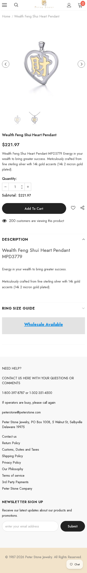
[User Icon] (69, 5)
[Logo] (44, 5)
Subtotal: (9, 195)
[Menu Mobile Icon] (4, 5)
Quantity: (9, 178)
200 (12, 220)
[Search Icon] (16, 5)
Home (6, 16)
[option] (43, 64)
